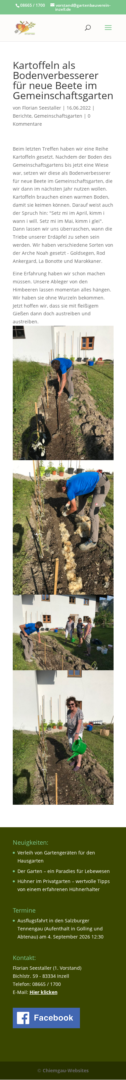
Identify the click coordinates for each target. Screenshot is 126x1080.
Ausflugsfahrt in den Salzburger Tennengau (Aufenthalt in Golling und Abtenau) (60, 928)
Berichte (22, 116)
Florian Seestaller (41, 108)
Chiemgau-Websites (66, 1070)
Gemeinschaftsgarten (58, 116)
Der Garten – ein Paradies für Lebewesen (63, 871)
